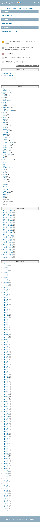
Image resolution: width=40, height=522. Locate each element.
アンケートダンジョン (8, 142)
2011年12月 (6, 433)
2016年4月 (5, 347)
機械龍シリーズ (7, 152)
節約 (4, 97)
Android (5, 117)
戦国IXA (5, 166)
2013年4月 (5, 408)
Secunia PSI (6, 193)
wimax (4, 176)
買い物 (4, 127)
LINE (4, 120)
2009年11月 (6, 473)
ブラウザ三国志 (7, 167)
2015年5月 (5, 366)
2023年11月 (6, 265)
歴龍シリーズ (6, 151)
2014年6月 (5, 384)
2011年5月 (5, 445)
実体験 (4, 104)
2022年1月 (5, 280)
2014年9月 (5, 379)
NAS (4, 112)
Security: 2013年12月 (8, 217)
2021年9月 (5, 287)
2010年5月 (5, 465)
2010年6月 (5, 463)
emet (4, 182)
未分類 (4, 194)
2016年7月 (5, 342)
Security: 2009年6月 (8, 244)
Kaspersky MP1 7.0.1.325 (9, 31)
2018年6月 (5, 309)
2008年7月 (5, 500)
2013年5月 (5, 406)
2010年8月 (5, 460)
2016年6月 (5, 344)
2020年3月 (5, 294)
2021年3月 (5, 290)
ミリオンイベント (7, 154)
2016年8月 (5, 341)
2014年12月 (6, 374)
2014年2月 (5, 391)
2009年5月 (5, 483)
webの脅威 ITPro (7, 23)
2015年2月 (5, 371)
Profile (36, 2)
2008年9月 (5, 497)
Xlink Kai (5, 186)
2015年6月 (5, 364)
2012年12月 (6, 414)
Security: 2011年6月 (8, 234)
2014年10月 (6, 378)
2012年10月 (6, 418)
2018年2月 (5, 311)
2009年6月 (5, 481)
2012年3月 (5, 430)
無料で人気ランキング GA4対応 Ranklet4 (26, 65)
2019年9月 (5, 300)
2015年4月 (5, 368)
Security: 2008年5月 (8, 251)
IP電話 (4, 122)
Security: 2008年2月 (8, 256)
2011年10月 (6, 436)
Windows (5, 181)
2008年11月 (6, 493)
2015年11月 (6, 356)
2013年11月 (6, 396)
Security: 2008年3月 (8, 254)
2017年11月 (6, 316)
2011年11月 (6, 435)
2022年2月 (5, 279)
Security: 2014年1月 (8, 216)
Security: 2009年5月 (8, 246)
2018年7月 (5, 307)
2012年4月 (5, 428)
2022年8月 (5, 274)
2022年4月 (5, 277)
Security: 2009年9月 (8, 242)
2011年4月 (5, 446)
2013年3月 (5, 409)
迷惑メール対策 (7, 92)
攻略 (4, 156)
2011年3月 (5, 448)
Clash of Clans (6, 161)
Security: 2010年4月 (8, 239)
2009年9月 (5, 476)
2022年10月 (6, 270)
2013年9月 (5, 399)
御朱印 (4, 196)
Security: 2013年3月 (8, 221)
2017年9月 (5, 319)
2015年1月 (5, 373)
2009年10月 (6, 475)
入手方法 (5, 139)
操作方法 (5, 90)
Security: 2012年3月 (8, 229)
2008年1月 (5, 510)
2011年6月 (5, 443)
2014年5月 (5, 386)
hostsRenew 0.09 (7, 15)
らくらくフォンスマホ (8, 110)
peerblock (5, 189)
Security (5, 136)
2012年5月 (5, 426)
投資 (4, 94)
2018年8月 (5, 306)
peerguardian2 (6, 191)
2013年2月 (5, 411)
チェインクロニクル (8, 159)
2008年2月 (5, 508)
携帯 (4, 109)
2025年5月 (5, 264)
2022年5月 (5, 275)
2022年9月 (5, 272)
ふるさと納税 (6, 100)
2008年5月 (5, 503)
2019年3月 (5, 302)
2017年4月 (5, 327)
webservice (6, 177)
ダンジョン (5, 141)
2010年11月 (6, 455)
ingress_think (6, 125)
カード (4, 99)
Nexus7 (5, 119)
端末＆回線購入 (7, 107)
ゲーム (4, 162)
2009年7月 (5, 480)
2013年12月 (6, 394)
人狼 (4, 198)
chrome (5, 184)
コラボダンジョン (7, 144)
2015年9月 (5, 359)
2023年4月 (5, 267)
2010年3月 (5, 468)
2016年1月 (5, 352)
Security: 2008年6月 (8, 249)
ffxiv (4, 172)
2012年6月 (5, 424)
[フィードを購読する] (18, 3)
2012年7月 (5, 423)
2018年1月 (5, 312)
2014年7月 (5, 383)
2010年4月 (5, 466)
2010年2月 (5, 470)
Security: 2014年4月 (8, 214)
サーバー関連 (6, 131)
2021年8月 (5, 289)
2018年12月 (6, 304)
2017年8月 (5, 321)
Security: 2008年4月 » (28, 8)
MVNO (4, 102)
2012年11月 (6, 416)
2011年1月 (5, 451)
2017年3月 (5, 329)
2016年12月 (6, 334)
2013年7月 (5, 403)
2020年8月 (5, 292)
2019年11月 (6, 299)
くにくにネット (8, 3)
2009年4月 (5, 485)
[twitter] (20, 3)
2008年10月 (6, 495)
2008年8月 (5, 498)
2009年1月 (5, 490)
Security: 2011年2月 (8, 237)
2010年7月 (5, 461)
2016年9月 (5, 339)
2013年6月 (5, 404)
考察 (4, 105)
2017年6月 (5, 324)
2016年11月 (6, 336)
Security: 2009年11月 (8, 241)
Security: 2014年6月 (8, 212)
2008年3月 (5, 507)
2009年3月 (5, 486)
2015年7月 (5, 362)
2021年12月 (6, 282)
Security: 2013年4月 (8, 219)
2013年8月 (5, 401)
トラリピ (5, 95)
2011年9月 (5, 438)
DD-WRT (5, 174)
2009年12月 (6, 471)
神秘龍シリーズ (7, 147)
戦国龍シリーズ (7, 149)
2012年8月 (5, 421)
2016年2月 (5, 351)
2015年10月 (6, 357)
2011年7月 (5, 441)
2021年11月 (6, 284)
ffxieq (4, 171)
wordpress (5, 134)
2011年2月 (5, 450)
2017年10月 (6, 317)
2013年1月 (5, 413)
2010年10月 (6, 456)
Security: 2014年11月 (8, 210)
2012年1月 (5, 431)
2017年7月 (5, 322)
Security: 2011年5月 (8, 236)
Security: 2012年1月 (8, 231)
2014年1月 (5, 393)
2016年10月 (6, 337)
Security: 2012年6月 (8, 227)
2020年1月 (5, 297)
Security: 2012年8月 (8, 224)
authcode (5, 132)
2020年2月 (5, 295)
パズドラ (5, 137)
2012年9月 (5, 419)
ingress (5, 124)
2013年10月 (6, 398)
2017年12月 (6, 314)
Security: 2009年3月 (8, 247)
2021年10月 (6, 285)
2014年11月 (6, 376)
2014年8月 (5, 381)
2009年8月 (5, 478)
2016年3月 (5, 349)
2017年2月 (5, 331)
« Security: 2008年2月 (12, 8)
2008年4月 (5, 505)
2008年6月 (5, 502)
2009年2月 (5, 488)
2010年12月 (6, 453)
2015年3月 (5, 369)
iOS (4, 115)
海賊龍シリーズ (7, 146)
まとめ (4, 89)
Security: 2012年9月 (8, 222)
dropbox (5, 179)
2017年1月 (5, 332)
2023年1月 (5, 269)
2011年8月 (5, 440)
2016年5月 (5, 346)
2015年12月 (6, 354)
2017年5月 (5, 326)
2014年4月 (5, 388)
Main (20, 8)
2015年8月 (5, 361)
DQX (4, 164)
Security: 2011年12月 (8, 232)
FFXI (4, 169)
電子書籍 (5, 129)
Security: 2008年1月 (8, 257)
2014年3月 (5, 389)
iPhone (5, 114)
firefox (4, 187)
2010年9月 (5, 458)
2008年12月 (6, 491)
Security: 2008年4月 (8, 252)
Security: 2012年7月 (8, 226)
